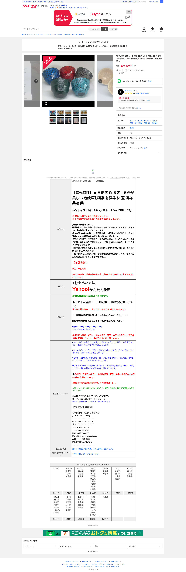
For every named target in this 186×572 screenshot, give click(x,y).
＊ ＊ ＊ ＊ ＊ (129, 91)
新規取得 (64, 5)
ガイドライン (120, 564)
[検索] (161, 1)
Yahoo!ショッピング (101, 561)
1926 (137, 93)
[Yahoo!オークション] (35, 5)
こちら (139, 108)
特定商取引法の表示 (73, 566)
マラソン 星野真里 (155, 1)
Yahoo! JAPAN (127, 1)
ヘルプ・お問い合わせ (112, 566)
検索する (105, 29)
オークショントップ (28, 34)
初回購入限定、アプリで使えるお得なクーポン (73, 8)
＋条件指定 (113, 29)
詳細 (149, 81)
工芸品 (56, 34)
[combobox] (55, 29)
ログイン (53, 8)
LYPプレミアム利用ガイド (106, 564)
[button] (139, 152)
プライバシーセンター (83, 564)
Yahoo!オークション (72, 561)
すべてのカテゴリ (94, 29)
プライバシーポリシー (68, 564)
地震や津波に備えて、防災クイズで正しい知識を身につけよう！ (44, 2)
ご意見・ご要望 (99, 566)
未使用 (132, 128)
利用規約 (94, 564)
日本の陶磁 (67, 34)
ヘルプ (135, 1)
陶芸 (60, 34)
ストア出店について (87, 566)
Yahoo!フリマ (86, 561)
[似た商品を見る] (46, 103)
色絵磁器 (81, 34)
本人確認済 (146, 93)
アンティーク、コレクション (43, 34)
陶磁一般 (74, 34)
